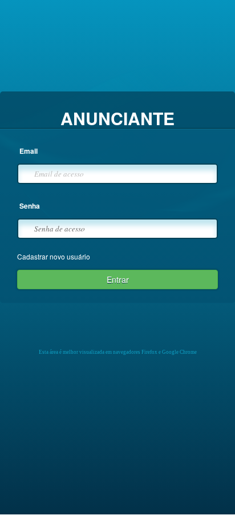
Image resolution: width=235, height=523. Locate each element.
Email (28, 151)
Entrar (118, 279)
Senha (29, 206)
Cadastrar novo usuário (53, 256)
